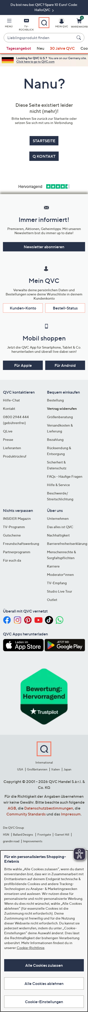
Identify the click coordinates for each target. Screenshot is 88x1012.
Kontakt (9, 408)
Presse (8, 439)
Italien (55, 769)
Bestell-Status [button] (65, 308)
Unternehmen (58, 518)
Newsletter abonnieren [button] (44, 246)
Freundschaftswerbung (21, 543)
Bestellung (55, 400)
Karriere (53, 566)
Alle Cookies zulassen (44, 965)
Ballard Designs (23, 834)
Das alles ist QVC (60, 527)
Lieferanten (12, 448)
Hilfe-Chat (11, 400)
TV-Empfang (57, 583)
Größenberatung (60, 417)
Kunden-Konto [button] (23, 308)
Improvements (32, 841)
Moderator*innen (60, 574)
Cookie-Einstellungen (44, 1001)
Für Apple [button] (23, 365)
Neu (40, 48)
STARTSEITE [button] (44, 140)
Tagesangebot (18, 48)
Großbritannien (37, 769)
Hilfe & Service (58, 485)
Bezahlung (55, 439)
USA (20, 769)
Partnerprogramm (16, 552)
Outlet (52, 600)
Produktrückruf (14, 456)
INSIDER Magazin (17, 518)
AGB (12, 808)
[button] (9, 24)
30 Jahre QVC (62, 48)
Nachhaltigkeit (58, 535)
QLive (7, 431)
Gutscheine (12, 535)
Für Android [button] (65, 365)
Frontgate (44, 834)
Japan (67, 769)
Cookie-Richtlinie (30, 948)
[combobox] (39, 38)
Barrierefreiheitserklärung (67, 543)
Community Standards (26, 814)
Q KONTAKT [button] (44, 156)
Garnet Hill (62, 834)
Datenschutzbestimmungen (48, 808)
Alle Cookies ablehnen (44, 983)
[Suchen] (79, 37)
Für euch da (12, 560)
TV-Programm (14, 527)
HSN (6, 834)
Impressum (71, 814)
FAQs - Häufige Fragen (64, 476)
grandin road (11, 841)
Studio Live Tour (59, 591)
